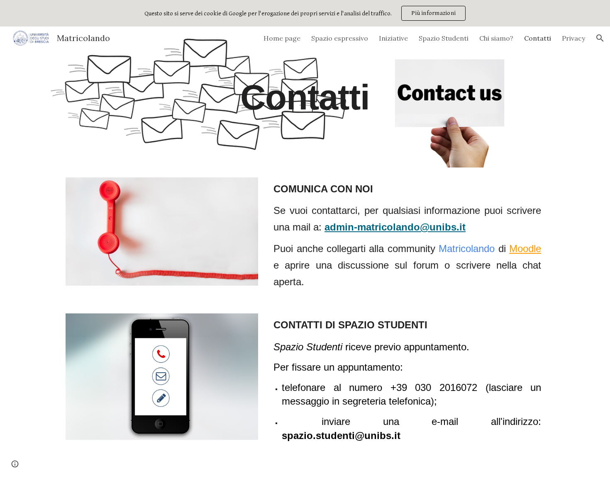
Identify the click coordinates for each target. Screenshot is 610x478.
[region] (305, 13)
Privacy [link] (573, 38)
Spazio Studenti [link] (443, 38)
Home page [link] (282, 38)
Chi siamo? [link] (496, 38)
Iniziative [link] (393, 38)
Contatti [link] (537, 38)
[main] (305, 96)
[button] (600, 38)
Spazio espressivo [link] (339, 38)
